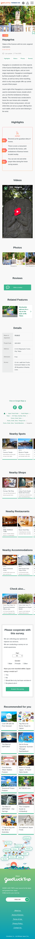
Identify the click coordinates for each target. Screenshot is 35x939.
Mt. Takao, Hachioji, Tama (19, 416)
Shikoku (12, 857)
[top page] (4, 413)
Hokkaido (27, 838)
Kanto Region (24, 413)
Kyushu (5, 859)
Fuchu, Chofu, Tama (16, 418)
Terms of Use (17, 919)
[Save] (33, 32)
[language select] (23, 3)
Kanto (25, 854)
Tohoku (28, 849)
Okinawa (8, 843)
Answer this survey (17, 689)
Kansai (15, 849)
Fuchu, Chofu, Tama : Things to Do (16, 420)
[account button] (27, 3)
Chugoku (7, 850)
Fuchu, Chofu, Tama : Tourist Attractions (13, 423)
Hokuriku (19, 846)
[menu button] (32, 3)
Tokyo (8, 416)
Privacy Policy (17, 923)
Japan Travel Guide (13, 413)
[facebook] (15, 407)
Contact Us (17, 928)
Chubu (20, 857)
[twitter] (20, 407)
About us (17, 910)
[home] (5, 3)
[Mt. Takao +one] (15, 3)
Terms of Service (17, 915)
